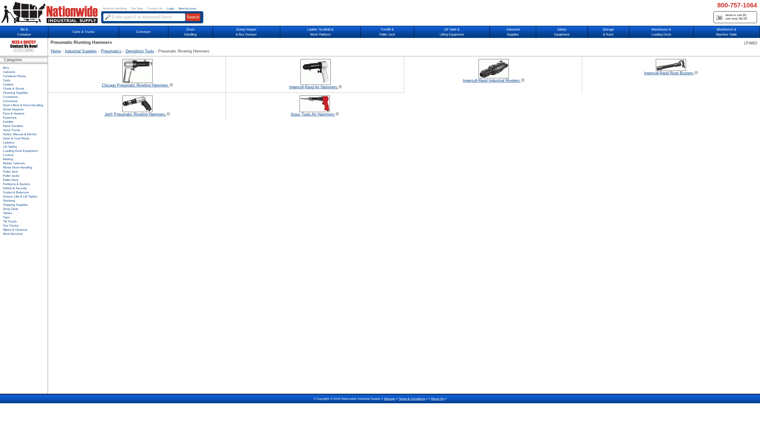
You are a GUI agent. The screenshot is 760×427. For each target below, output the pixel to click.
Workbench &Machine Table (726, 32)
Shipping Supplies (15, 204)
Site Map (137, 8)
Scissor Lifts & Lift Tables (20, 196)
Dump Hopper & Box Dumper (246, 32)
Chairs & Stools (13, 88)
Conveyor (143, 32)
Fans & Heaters (13, 113)
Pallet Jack (10, 171)
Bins (6, 67)
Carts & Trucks (83, 32)
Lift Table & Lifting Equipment (452, 32)
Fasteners (10, 117)
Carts (6, 80)
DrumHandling (190, 32)
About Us (437, 398)
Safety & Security (15, 188)
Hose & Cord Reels (16, 138)
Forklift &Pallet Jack (387, 32)
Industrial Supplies (81, 51)
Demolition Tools (140, 51)
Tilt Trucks (10, 221)
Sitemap (389, 398)
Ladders (8, 142)
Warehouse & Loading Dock (661, 32)
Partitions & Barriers (16, 184)
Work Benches (13, 233)
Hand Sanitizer (13, 126)
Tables (7, 213)
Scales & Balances (16, 192)
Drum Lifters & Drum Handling (23, 105)
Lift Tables (10, 146)
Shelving (9, 200)
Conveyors (10, 101)
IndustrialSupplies (513, 32)
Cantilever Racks (14, 76)
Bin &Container (24, 32)
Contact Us (154, 8)
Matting (8, 159)
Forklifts (8, 121)
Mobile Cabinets (14, 163)
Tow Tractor (11, 225)
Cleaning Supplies (15, 92)
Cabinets (9, 72)
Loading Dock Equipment (20, 150)
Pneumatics (111, 51)
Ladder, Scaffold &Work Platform (320, 32)
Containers (10, 96)
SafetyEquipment (561, 32)
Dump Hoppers (13, 109)
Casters (8, 84)
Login (170, 8)
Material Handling (115, 8)
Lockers (8, 155)
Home (56, 51)
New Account (187, 8)
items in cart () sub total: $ (736, 16)
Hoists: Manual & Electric (20, 134)
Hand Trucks (11, 130)
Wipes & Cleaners (15, 229)
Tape (6, 217)
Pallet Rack (10, 179)
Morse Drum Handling (17, 167)
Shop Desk (10, 209)
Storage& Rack (608, 32)
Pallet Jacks (11, 175)
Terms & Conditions (412, 398)
